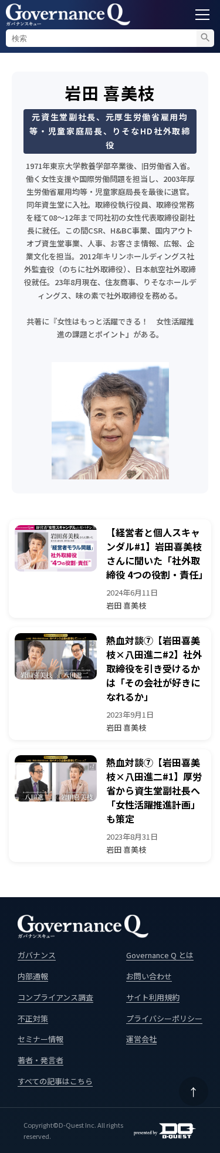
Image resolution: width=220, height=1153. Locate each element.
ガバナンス (37, 955)
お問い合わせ (149, 976)
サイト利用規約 (153, 997)
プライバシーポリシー (164, 1018)
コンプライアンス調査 (55, 997)
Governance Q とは (160, 955)
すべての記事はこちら (55, 1081)
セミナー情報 (40, 1038)
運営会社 (141, 1038)
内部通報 (33, 976)
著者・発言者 (40, 1060)
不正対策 (33, 1018)
